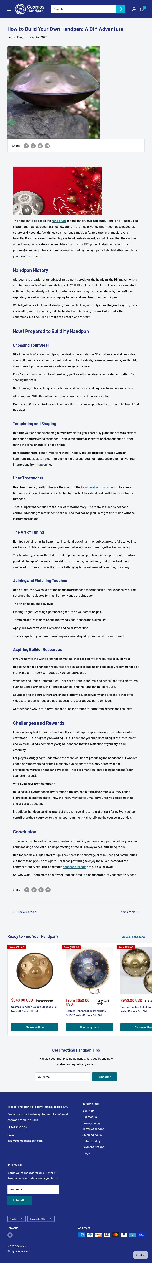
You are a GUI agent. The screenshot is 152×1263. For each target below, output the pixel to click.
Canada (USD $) (37, 1218)
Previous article (26, 912)
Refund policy (91, 1141)
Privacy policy (91, 1123)
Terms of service (93, 1129)
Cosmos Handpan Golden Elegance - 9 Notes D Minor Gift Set (34, 1009)
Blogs (86, 1153)
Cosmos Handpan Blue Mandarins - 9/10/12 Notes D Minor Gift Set (86, 1013)
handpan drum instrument (98, 487)
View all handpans (133, 936)
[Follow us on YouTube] (10, 1235)
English (13, 1218)
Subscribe (104, 1076)
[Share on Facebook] (26, 145)
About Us (88, 1111)
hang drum (59, 220)
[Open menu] (9, 9)
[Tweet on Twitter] (40, 145)
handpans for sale (74, 866)
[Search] (120, 9)
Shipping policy (92, 1134)
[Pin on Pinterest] (33, 145)
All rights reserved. (18, 1251)
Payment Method (93, 1146)
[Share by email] (47, 145)
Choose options (35, 1027)
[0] (141, 9)
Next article (128, 912)
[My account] (134, 9)
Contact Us (89, 1116)
